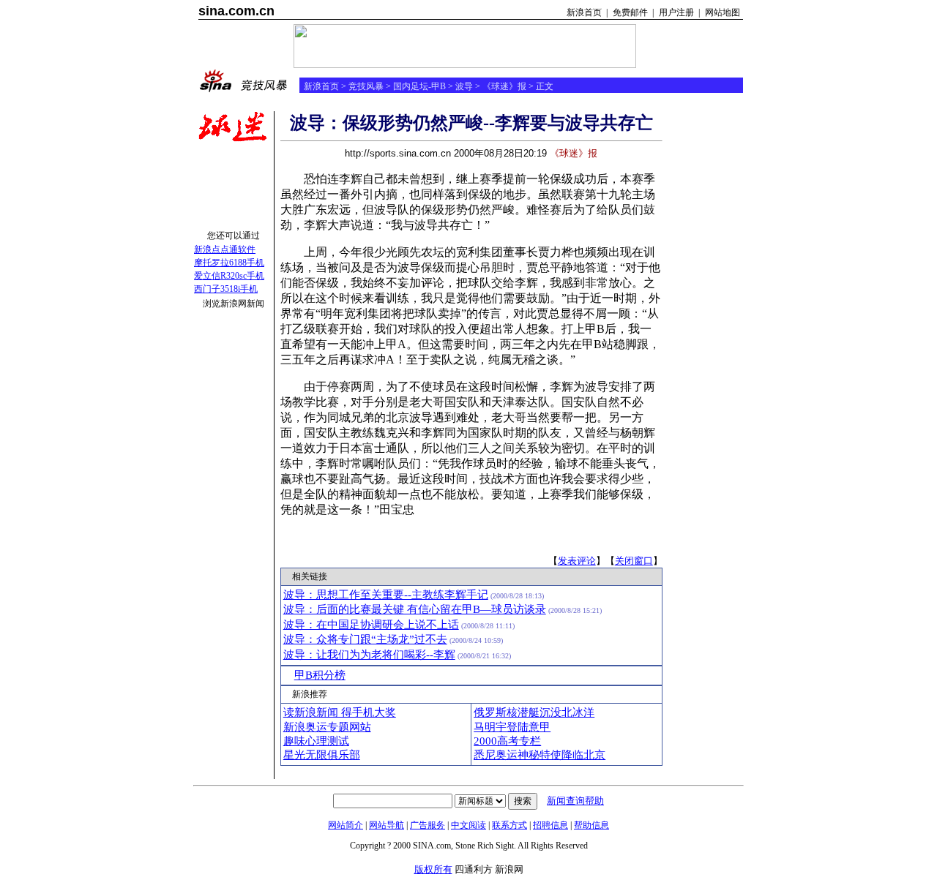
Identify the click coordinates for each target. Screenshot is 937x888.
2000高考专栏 (507, 741)
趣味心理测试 (316, 741)
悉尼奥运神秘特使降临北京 (539, 755)
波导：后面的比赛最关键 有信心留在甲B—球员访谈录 (414, 609)
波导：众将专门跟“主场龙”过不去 (365, 639)
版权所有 (433, 869)
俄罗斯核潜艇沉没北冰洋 (534, 712)
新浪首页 (584, 12)
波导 (464, 86)
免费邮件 (630, 12)
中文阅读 (468, 825)
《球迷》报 (504, 86)
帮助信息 (591, 825)
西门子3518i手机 (226, 289)
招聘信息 (550, 825)
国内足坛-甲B (419, 86)
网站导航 (386, 825)
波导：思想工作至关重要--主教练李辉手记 (385, 595)
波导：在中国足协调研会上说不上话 (371, 625)
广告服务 (427, 825)
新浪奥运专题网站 (327, 727)
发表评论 (577, 560)
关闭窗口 (634, 560)
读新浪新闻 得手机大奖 (339, 712)
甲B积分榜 (320, 675)
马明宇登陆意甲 (512, 727)
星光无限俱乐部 (321, 755)
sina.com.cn (236, 11)
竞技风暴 (366, 86)
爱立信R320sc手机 (229, 276)
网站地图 (722, 12)
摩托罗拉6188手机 (229, 262)
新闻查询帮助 (575, 800)
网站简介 (345, 825)
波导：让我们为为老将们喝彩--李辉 (369, 655)
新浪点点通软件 (224, 249)
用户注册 (676, 12)
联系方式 (509, 825)
